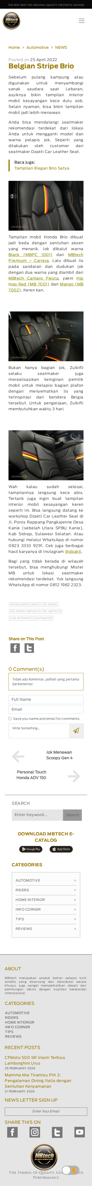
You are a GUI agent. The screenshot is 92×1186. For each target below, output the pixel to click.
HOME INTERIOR (19, 1022)
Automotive (37, 48)
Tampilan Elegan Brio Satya (41, 168)
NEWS (61, 48)
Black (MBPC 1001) (30, 255)
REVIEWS (13, 1036)
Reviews (46, 929)
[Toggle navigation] (81, 20)
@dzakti (73, 552)
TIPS (9, 1032)
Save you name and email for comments (46, 719)
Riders (46, 890)
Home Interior (46, 900)
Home (14, 48)
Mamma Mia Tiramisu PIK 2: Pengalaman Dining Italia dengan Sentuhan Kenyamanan (38, 1080)
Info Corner (46, 909)
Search (72, 815)
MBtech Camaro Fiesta (33, 278)
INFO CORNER (17, 1027)
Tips (46, 919)
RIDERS (11, 1018)
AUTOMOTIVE (17, 1013)
